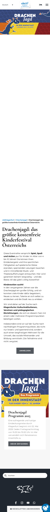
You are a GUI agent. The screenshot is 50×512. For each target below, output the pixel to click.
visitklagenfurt (8, 220)
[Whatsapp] (34, 503)
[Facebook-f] (16, 503)
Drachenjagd (21, 220)
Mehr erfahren (19, 444)
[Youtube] (28, 503)
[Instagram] (22, 503)
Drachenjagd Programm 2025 (19, 414)
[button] (47, 5)
